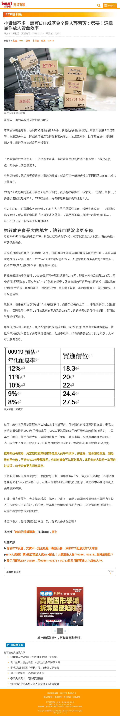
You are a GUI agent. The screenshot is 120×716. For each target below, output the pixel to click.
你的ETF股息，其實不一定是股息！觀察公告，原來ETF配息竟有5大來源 (52, 548)
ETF (21, 40)
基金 (15, 40)
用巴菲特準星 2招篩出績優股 (27, 673)
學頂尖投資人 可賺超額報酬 (26, 678)
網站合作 (72, 693)
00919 (51, 40)
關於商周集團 (53, 693)
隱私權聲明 (48, 697)
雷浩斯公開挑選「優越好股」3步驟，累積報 (34, 667)
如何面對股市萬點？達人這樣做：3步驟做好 (34, 684)
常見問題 (67, 697)
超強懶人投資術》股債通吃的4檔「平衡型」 (34, 657)
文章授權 (58, 697)
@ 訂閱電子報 (15, 645)
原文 (54, 531)
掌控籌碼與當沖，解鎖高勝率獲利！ (60, 637)
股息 (28, 40)
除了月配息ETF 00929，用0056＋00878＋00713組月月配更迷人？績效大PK (55, 560)
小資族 (35, 40)
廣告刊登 (63, 693)
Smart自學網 (8, 5)
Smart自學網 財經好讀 (20, 5)
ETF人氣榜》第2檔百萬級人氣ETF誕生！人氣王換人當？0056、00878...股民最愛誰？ (59, 554)
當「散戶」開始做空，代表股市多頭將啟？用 (35, 662)
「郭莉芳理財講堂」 (25, 531)
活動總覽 (76, 697)
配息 (43, 40)
